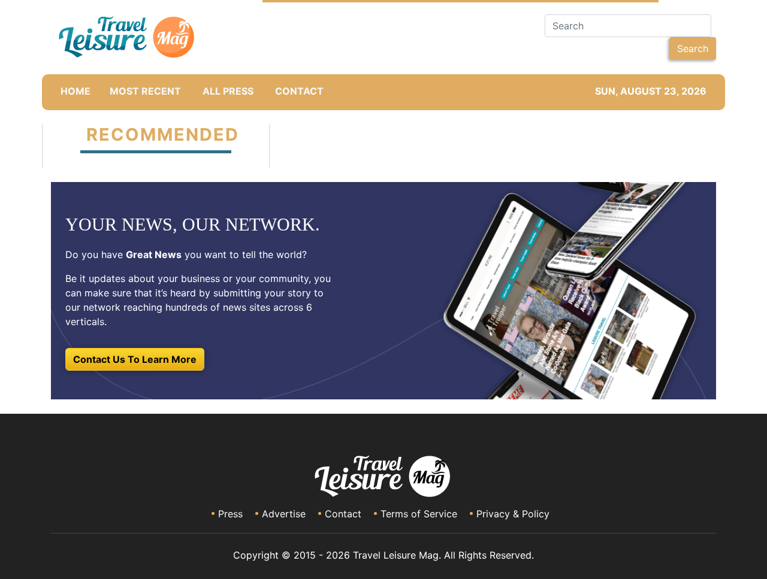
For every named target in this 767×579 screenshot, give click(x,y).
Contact (343, 514)
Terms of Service (419, 514)
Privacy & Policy (512, 514)
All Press (228, 91)
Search (692, 48)
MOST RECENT (145, 91)
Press (230, 514)
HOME (75, 91)
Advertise (284, 514)
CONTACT (299, 91)
